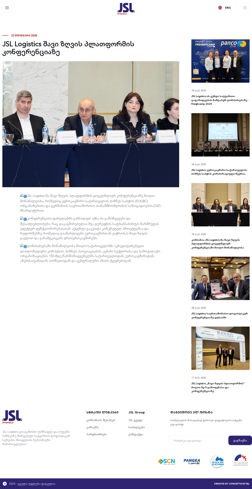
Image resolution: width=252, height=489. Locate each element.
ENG (228, 7)
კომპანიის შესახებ (100, 420)
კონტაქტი (135, 434)
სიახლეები (136, 427)
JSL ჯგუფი (135, 420)
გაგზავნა (240, 440)
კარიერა (92, 427)
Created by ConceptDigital (232, 483)
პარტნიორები (96, 434)
